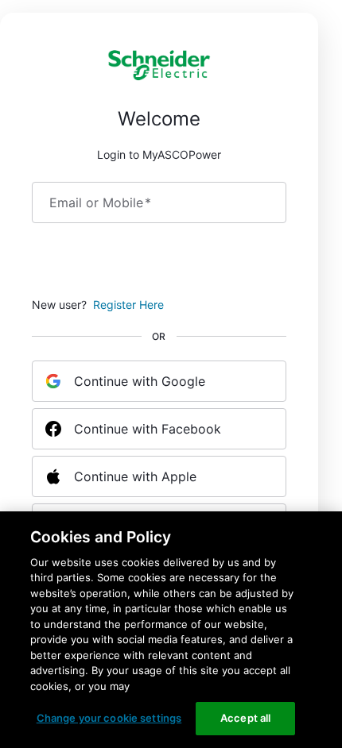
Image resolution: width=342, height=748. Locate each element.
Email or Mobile (100, 202)
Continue (159, 263)
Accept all (245, 717)
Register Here (128, 304)
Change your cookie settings (109, 717)
